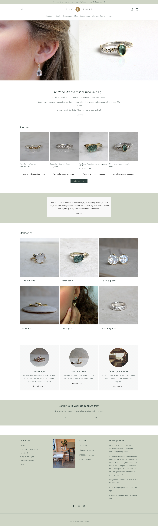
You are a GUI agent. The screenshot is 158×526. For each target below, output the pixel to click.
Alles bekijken (79, 181)
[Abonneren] (96, 417)
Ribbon (25, 328)
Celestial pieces (109, 281)
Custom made (77, 383)
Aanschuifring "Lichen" (28, 164)
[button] (22, 9)
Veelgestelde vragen (27, 457)
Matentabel (24, 453)
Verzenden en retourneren (29, 449)
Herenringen (107, 328)
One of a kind (28, 281)
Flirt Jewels (76, 521)
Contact (22, 464)
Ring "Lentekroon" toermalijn (119, 164)
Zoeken (22, 445)
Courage (66, 328)
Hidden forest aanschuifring (60, 164)
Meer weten (117, 386)
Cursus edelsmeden (27, 460)
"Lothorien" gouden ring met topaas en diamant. (93, 165)
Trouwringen (38, 386)
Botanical (66, 281)
